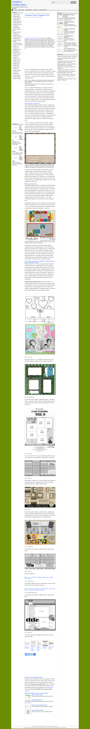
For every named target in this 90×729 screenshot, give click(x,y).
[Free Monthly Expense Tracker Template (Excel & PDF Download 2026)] (15, 159)
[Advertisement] (40, 27)
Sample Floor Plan (17, 52)
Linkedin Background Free (37, 699)
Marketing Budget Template (37, 694)
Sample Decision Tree (17, 36)
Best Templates (35, 727)
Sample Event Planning (18, 44)
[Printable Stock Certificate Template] (60, 18)
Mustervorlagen (63, 727)
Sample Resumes (16, 75)
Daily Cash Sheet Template (63, 74)
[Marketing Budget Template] (28, 698)
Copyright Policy (28, 9)
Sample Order (16, 71)
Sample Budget (16, 27)
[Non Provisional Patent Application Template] (60, 39)
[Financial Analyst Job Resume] (60, 46)
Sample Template (42, 727)
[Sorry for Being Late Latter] (60, 52)
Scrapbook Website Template (38, 710)
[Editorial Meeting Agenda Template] (60, 22)
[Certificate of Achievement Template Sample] (60, 32)
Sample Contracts (16, 35)
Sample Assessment (17, 24)
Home (15, 9)
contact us (27, 690)
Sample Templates (31, 13)
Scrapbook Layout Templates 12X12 (32, 38)
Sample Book (16, 25)
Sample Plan (15, 73)
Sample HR (15, 57)
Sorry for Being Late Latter (69, 48)
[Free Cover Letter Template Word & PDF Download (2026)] (15, 129)
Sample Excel (16, 46)
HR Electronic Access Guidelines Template (33, 649)
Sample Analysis (16, 19)
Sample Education (17, 38)
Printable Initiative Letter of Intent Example (39, 649)
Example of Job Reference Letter (51, 648)
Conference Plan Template (63, 69)
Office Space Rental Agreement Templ (39, 705)
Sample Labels (16, 63)
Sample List (15, 68)
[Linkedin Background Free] (28, 701)
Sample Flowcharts (17, 54)
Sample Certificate (17, 32)
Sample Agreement (17, 17)
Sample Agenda (16, 14)
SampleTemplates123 (48, 687)
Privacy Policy (21, 9)
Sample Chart (16, 33)
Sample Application (17, 22)
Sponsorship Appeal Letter (27, 648)
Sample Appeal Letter (17, 21)
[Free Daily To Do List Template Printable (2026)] (15, 138)
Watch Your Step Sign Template (64, 56)
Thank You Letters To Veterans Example (66, 75)
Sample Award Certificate (45, 648)
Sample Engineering (17, 43)
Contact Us (35, 9)
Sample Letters (16, 65)
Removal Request (42, 9)
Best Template (56, 727)
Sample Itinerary (16, 62)
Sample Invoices (16, 60)
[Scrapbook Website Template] (28, 713)
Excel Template (50, 727)
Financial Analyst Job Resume (70, 43)
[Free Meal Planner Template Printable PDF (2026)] (15, 149)
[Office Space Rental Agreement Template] (28, 708)
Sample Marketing (17, 70)
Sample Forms (16, 55)
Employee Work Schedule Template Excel (66, 66)
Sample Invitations (17, 58)
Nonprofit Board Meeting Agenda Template (66, 58)
